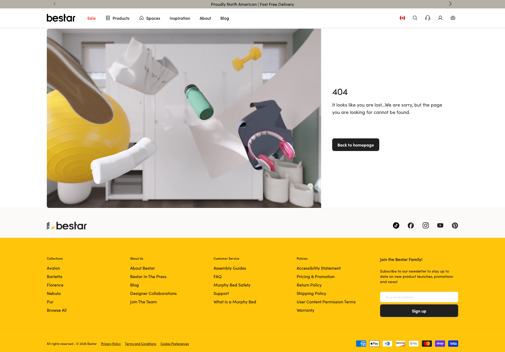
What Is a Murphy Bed (235, 301)
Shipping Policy (311, 293)
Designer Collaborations (153, 293)
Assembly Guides (230, 268)
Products (121, 18)
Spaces (153, 18)
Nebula (54, 293)
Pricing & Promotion (316, 276)
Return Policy (309, 285)
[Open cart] (453, 18)
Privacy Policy (111, 343)
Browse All (57, 310)
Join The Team (143, 301)
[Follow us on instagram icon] (425, 225)
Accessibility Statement (319, 268)
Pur (50, 301)
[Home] (61, 18)
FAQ (218, 276)
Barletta (54, 276)
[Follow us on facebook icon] (411, 225)
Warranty (305, 310)
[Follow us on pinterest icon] (455, 225)
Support (221, 293)
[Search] (415, 18)
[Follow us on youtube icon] (440, 225)
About (205, 18)
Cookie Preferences (174, 343)
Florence (55, 285)
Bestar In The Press (148, 276)
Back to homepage (355, 145)
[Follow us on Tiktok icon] (396, 225)
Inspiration (180, 18)
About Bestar (142, 268)
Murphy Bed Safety (232, 285)
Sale (91, 18)
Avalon (53, 268)
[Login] (440, 18)
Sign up (419, 311)
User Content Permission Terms (326, 301)
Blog (224, 18)
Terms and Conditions (140, 343)
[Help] (427, 18)
